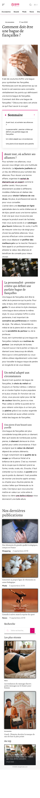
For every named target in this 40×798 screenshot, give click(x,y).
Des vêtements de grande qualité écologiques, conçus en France (20, 546)
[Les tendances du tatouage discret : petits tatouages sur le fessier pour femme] (20, 659)
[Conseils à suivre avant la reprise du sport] (20, 600)
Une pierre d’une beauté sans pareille (20, 144)
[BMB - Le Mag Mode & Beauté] (15, 4)
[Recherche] (30, 4)
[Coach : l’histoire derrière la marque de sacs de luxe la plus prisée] (20, 710)
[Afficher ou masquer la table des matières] (29, 115)
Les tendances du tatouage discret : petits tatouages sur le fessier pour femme (18, 685)
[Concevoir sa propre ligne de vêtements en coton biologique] (20, 565)
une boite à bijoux (24, 495)
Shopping (6, 551)
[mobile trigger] (4, 4)
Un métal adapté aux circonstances (19, 139)
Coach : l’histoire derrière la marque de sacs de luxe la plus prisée (19, 735)
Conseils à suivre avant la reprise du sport (18, 614)
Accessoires (8, 731)
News (4, 618)
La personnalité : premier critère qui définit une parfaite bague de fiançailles (19, 131)
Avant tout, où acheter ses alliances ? (19, 123)
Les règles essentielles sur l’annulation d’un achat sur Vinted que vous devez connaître (19, 756)
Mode (4, 586)
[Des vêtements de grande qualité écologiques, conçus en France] (20, 531)
